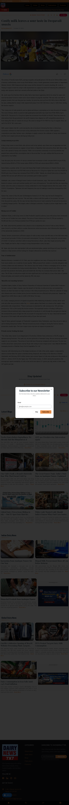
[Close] (51, 389)
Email (19, 402)
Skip (36, 412)
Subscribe (45, 412)
